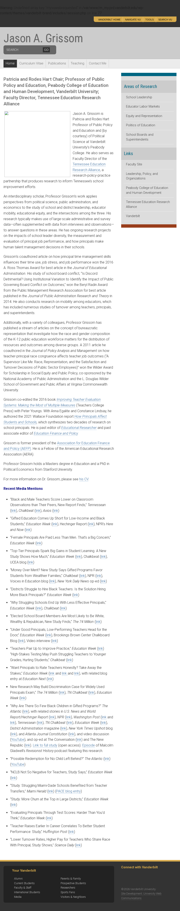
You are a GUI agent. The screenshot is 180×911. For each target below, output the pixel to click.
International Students (27, 892)
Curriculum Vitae (31, 63)
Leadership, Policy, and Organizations (142, 176)
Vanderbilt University (34, 21)
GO (46, 49)
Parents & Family (71, 878)
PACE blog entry (68, 791)
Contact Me (97, 63)
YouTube (17, 739)
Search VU (165, 19)
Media (18, 896)
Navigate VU (133, 19)
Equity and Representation (144, 116)
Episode (88, 745)
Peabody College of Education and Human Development (147, 190)
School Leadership (139, 97)
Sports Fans (68, 892)
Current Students (24, 883)
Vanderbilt (133, 216)
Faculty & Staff (22, 887)
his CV (83, 479)
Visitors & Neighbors (73, 896)
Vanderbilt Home (109, 19)
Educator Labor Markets (143, 106)
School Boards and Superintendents (139, 137)
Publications (57, 63)
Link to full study (45, 745)
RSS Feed (126, 878)
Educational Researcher (79, 428)
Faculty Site (134, 164)
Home (10, 63)
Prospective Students (73, 883)
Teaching (77, 63)
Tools (149, 19)
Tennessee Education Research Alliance (148, 204)
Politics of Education (140, 125)
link (13, 511)
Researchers (68, 887)
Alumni (18, 878)
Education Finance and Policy (56, 433)
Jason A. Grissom (43, 38)
